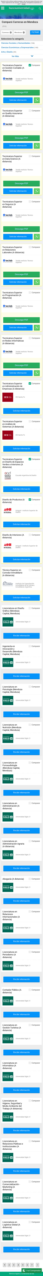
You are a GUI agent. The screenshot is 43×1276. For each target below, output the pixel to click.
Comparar (36, 65)
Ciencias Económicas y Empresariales (17, 47)
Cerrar (23, 4)
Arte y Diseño (7, 52)
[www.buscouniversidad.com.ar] (21, 9)
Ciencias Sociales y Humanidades (16, 43)
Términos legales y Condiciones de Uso (21, 1274)
